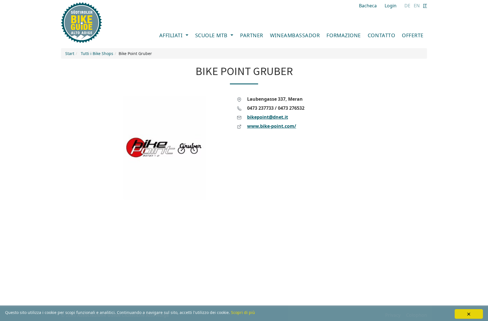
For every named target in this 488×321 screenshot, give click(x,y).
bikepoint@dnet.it (267, 117)
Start (69, 53)
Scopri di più (243, 312)
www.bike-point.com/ (271, 126)
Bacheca (368, 6)
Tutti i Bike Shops (97, 53)
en (417, 6)
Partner (251, 35)
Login (390, 6)
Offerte (413, 35)
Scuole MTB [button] (212, 35)
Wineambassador (295, 35)
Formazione (343, 35)
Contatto (381, 35)
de (407, 6)
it (425, 6)
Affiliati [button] (171, 35)
